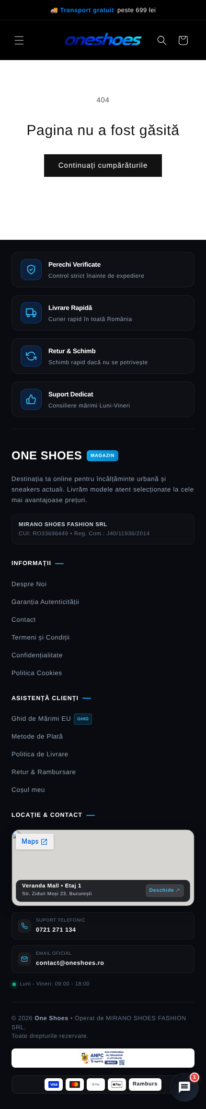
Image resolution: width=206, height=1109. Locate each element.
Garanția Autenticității (45, 601)
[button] (19, 40)
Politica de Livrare (40, 754)
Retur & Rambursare (43, 772)
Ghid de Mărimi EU (50, 718)
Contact (23, 619)
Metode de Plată (37, 736)
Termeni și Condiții (40, 637)
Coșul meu (28, 789)
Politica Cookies (36, 673)
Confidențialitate (37, 655)
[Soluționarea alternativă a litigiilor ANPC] (103, 1058)
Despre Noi (29, 584)
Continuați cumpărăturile (103, 165)
